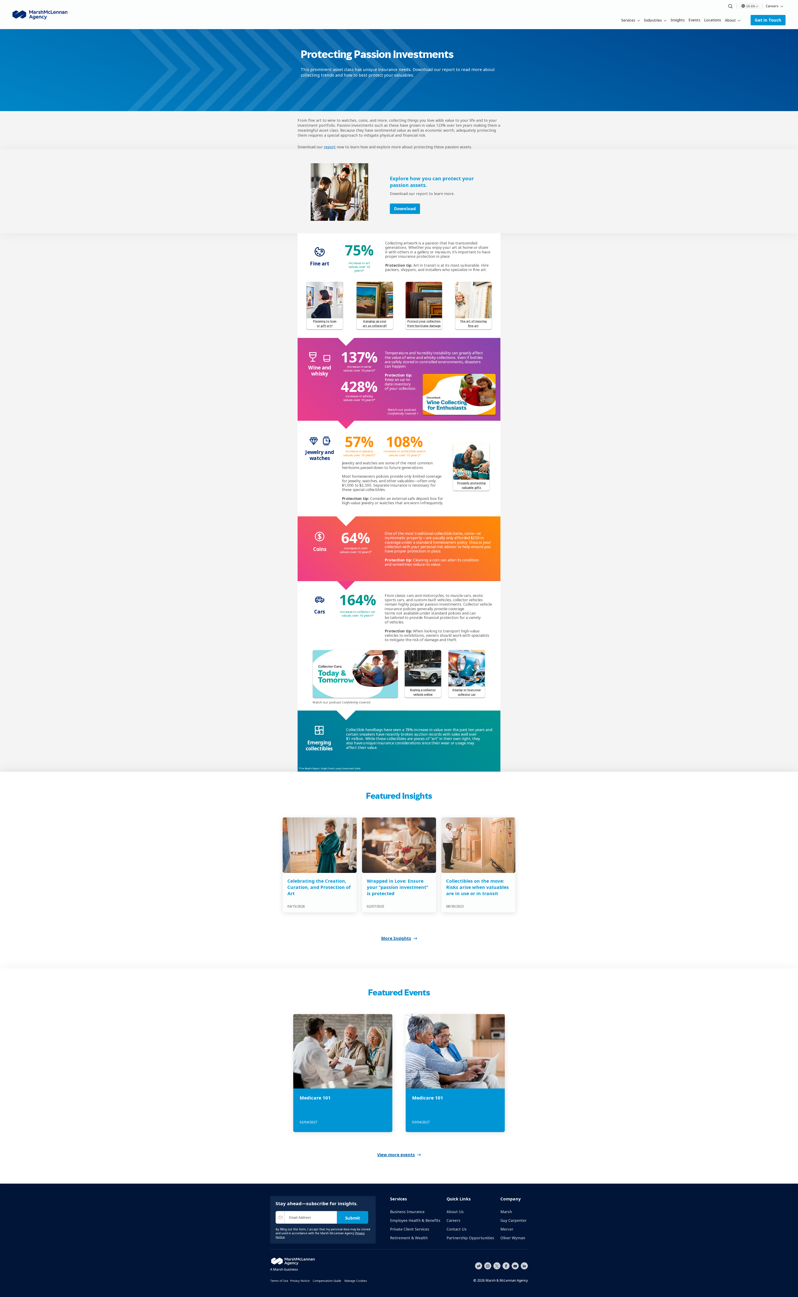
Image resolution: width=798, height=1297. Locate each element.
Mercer (506, 1229)
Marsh (506, 1211)
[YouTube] (515, 1265)
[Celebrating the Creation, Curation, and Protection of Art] (320, 845)
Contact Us (457, 1229)
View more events (396, 1154)
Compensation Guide (327, 1281)
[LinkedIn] (524, 1265)
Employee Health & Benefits (415, 1220)
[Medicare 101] (342, 1051)
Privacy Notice (300, 1281)
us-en (750, 6)
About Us (455, 1211)
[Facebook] (506, 1265)
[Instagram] (487, 1266)
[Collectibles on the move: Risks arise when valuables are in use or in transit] (478, 845)
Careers (772, 6)
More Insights (396, 938)
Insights (678, 19)
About (730, 20)
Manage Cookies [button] (355, 1281)
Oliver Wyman (512, 1237)
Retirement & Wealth (409, 1237)
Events (694, 19)
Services (628, 20)
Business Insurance (407, 1211)
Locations (712, 19)
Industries (653, 20)
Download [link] (405, 208)
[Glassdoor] (478, 1266)
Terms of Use (279, 1281)
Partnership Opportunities (470, 1237)
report (330, 146)
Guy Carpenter (513, 1220)
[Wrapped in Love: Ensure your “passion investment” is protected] (399, 845)
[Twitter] (496, 1265)
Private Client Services (409, 1229)
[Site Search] (730, 6)
